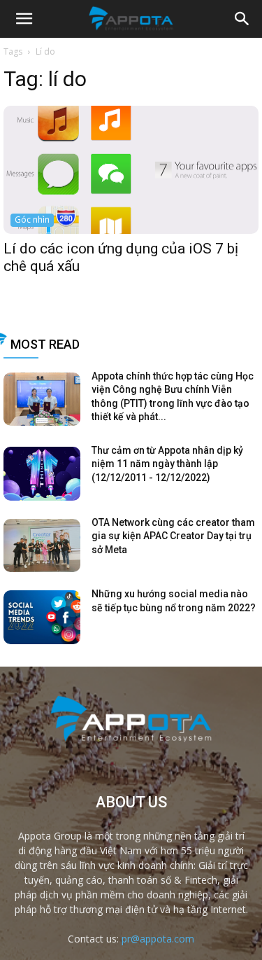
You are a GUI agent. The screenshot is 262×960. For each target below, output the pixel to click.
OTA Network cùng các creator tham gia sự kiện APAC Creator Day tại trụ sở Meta (173, 536)
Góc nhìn (32, 219)
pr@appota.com (158, 938)
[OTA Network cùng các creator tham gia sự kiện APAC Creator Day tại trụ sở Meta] (41, 546)
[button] (242, 19)
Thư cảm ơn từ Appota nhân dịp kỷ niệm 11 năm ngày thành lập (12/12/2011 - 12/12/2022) (167, 464)
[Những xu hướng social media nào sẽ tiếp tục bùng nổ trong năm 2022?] (41, 617)
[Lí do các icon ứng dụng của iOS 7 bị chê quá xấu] (131, 170)
